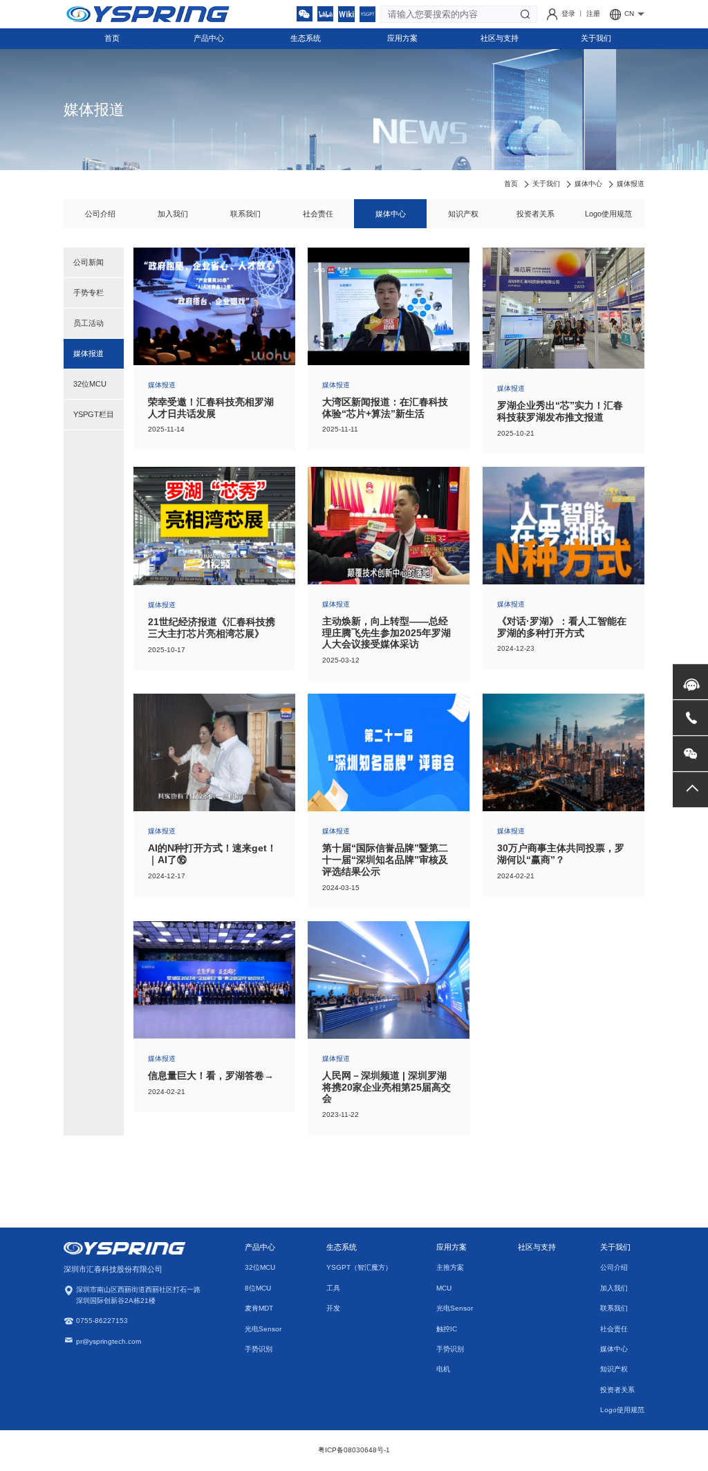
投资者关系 (535, 214)
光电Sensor (263, 1329)
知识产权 (463, 214)
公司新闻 (88, 262)
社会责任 (318, 214)
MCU (443, 1288)
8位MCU (258, 1288)
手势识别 (258, 1349)
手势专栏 (88, 292)
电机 (443, 1369)
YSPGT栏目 (93, 414)
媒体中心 (588, 183)
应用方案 (402, 38)
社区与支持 (500, 38)
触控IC (446, 1329)
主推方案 (450, 1267)
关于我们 (596, 38)
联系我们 (245, 214)
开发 (333, 1308)
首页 (112, 38)
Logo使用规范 (608, 214)
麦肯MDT (259, 1308)
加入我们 (173, 214)
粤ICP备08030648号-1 (354, 1450)
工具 (333, 1288)
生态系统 (305, 38)
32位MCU (89, 384)
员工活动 (88, 323)
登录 (569, 13)
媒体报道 (630, 183)
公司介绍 (100, 214)
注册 (593, 13)
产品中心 (209, 38)
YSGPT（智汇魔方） (359, 1267)
